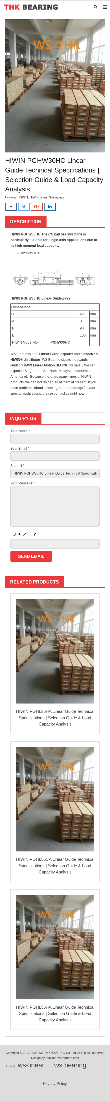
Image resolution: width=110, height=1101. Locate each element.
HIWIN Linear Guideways (47, 197)
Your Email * (19, 449)
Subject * (17, 466)
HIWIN (23, 197)
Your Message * (22, 483)
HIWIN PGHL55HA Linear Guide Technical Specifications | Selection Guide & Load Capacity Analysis (55, 1013)
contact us (61, 394)
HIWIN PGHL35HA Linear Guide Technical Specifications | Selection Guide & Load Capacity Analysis (55, 717)
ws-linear (31, 1065)
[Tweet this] (24, 207)
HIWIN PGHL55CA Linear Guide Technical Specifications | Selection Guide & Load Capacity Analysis (55, 865)
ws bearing (70, 1065)
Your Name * (20, 431)
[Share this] (11, 207)
